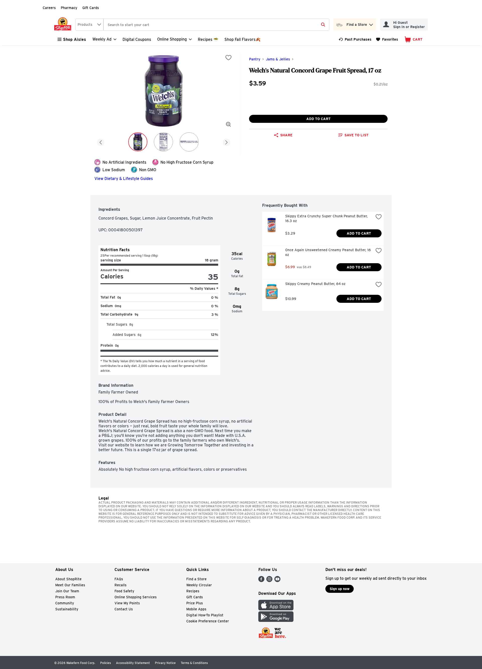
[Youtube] (277, 580)
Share (286, 135)
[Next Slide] (226, 141)
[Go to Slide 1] (137, 141)
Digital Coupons (137, 39)
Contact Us (123, 609)
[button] (371, 23)
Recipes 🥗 (208, 39)
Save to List (356, 135)
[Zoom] (228, 124)
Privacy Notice (165, 663)
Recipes (192, 591)
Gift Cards (90, 8)
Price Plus (194, 603)
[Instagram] (269, 580)
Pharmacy (69, 8)
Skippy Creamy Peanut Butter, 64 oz (315, 284)
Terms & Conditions (194, 663)
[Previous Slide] (100, 141)
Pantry (254, 59)
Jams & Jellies (278, 59)
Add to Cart (318, 119)
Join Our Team (67, 591)
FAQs (118, 579)
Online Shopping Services (135, 597)
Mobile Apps (196, 609)
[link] (355, 39)
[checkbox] (228, 58)
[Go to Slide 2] (163, 141)
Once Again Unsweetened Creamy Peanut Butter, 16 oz (328, 252)
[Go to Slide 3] (189, 141)
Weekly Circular (199, 585)
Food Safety (124, 591)
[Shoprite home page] (63, 24)
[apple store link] (275, 609)
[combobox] (89, 25)
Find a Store (196, 579)
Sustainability (66, 609)
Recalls (120, 585)
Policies (105, 663)
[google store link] (275, 620)
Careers (49, 8)
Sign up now (339, 589)
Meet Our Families (70, 585)
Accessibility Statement (133, 663)
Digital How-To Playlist (204, 615)
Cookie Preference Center (207, 621)
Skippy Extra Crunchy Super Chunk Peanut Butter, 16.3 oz (327, 218)
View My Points (127, 603)
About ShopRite (68, 579)
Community (64, 603)
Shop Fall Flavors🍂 (242, 39)
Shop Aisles (74, 39)
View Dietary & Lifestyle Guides (123, 178)
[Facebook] (261, 580)
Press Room (65, 597)
